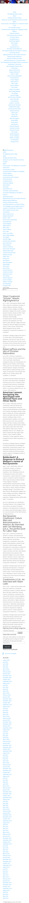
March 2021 (6, 786)
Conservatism (6, 476)
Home (14, 12)
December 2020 (7, 792)
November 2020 (7, 793)
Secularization (11, 371)
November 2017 (7, 861)
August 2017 (6, 867)
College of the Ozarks (15, 311)
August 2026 (6, 660)
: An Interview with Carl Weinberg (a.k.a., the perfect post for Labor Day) (14, 523)
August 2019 (6, 822)
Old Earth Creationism (14, 606)
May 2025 (5, 689)
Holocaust (5, 320)
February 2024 (7, 718)
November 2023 (7, 724)
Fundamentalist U (14, 39)
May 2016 (5, 896)
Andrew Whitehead (12, 409)
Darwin (10, 313)
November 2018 (7, 840)
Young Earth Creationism (17, 330)
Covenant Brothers (15, 33)
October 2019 (6, 819)
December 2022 (7, 745)
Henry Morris (6, 487)
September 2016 (7, 888)
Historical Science (7, 602)
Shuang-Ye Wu (14, 141)
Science (15, 557)
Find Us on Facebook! (10, 649)
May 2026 (5, 666)
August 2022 (6, 753)
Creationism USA (19, 594)
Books (14, 21)
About (14, 16)
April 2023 (5, 737)
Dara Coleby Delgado (14, 91)
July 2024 (5, 708)
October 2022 (6, 749)
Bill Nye (9, 592)
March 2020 (6, 809)
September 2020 (7, 797)
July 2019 (5, 824)
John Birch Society (12, 423)
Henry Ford (23, 485)
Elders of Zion (17, 417)
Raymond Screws (14, 130)
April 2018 (5, 852)
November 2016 (7, 884)
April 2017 (5, 875)
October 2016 (6, 886)
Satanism (9, 557)
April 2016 (5, 898)
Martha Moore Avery (8, 553)
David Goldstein (11, 543)
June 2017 (5, 871)
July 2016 (5, 892)
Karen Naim (14, 122)
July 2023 (5, 731)
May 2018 (5, 850)
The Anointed (18, 371)
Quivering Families (15, 52)
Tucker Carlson (11, 326)
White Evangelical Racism (10, 328)
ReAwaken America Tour (9, 430)
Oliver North (19, 427)
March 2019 (6, 832)
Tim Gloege (15, 93)
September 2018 (7, 844)
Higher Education (20, 600)
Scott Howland (14, 101)
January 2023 (6, 743)
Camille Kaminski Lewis (14, 109)
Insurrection (16, 602)
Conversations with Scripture (14, 35)
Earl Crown (14, 87)
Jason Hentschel (14, 99)
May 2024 (5, 712)
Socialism (21, 558)
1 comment (21, 611)
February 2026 (7, 672)
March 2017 (6, 877)
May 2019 (5, 828)
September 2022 (7, 751)
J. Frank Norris (17, 489)
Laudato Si (10, 425)
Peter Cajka (15, 83)
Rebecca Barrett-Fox (14, 70)
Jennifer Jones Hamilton (14, 97)
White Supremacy (18, 438)
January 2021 (6, 790)
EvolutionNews (7, 483)
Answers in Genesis (15, 468)
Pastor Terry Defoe (14, 89)
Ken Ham (19, 320)
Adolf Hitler (14, 466)
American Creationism (12, 305)
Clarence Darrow (7, 539)
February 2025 (7, 695)
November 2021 (7, 770)
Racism (12, 324)
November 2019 (7, 817)
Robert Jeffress (7, 369)
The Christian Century (14, 27)
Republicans (13, 608)
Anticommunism (7, 470)
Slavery (5, 326)
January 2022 (6, 766)
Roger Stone (20, 432)
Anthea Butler (22, 409)
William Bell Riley (7, 560)
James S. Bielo (14, 74)
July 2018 (5, 846)
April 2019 (5, 830)
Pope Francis (14, 428)
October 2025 (6, 679)
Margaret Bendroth (14, 72)
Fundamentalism (7, 318)
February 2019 (7, 834)
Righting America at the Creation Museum (14, 54)
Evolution (14, 481)
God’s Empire (14, 43)
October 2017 (6, 863)
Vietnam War (19, 326)
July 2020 (5, 801)
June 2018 (5, 848)
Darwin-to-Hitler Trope (19, 313)
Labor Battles (22, 551)
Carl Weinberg (14, 139)
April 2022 (5, 761)
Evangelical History (8, 362)
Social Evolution (13, 558)
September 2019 (7, 821)
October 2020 (6, 795)
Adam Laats (14, 112)
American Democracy (15, 405)
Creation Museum (15, 476)
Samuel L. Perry (7, 434)
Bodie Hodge (6, 537)
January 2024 (6, 720)
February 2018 (7, 855)
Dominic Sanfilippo (8, 417)
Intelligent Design (7, 489)
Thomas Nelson (15, 373)
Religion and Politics (12, 493)
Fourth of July (20, 364)
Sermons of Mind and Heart (14, 58)
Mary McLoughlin (14, 118)
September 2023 (7, 728)
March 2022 (6, 762)
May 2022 (5, 759)
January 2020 (6, 813)
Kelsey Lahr (14, 114)
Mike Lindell (9, 427)
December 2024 (7, 699)
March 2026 (6, 670)
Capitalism (6, 472)
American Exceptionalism (10, 407)
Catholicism (10, 413)
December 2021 (7, 768)
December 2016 (7, 882)
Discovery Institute (15, 480)
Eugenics (9, 481)
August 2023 (6, 730)
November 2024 (7, 701)
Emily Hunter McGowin (14, 105)
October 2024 (6, 702)
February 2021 (7, 788)
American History (7, 358)
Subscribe (7, 647)
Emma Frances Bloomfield (15, 76)
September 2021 (7, 774)
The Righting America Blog (14, 14)
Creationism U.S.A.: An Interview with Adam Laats (14, 581)
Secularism (6, 558)
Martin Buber (17, 425)
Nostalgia (22, 366)
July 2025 (5, 685)
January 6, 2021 (10, 421)
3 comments (12, 375)
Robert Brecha (14, 81)
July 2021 (5, 778)
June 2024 (5, 710)
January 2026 (6, 673)
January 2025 (6, 697)
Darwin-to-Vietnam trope (9, 315)
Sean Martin (14, 116)
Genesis (5, 600)
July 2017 (5, 869)
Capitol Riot (15, 592)
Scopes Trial (21, 557)
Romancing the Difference (14, 56)
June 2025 (5, 687)
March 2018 (6, 853)
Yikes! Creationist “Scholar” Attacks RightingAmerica (11, 298)
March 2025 (6, 693)
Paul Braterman (14, 78)
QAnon (20, 428)
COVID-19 (21, 415)
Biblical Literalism (12, 307)
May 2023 (5, 735)
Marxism (17, 553)
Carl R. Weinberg (13, 472)
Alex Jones (14, 403)
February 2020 (7, 811)
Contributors (14, 68)
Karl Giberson (16, 366)
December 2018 (7, 838)
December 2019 (7, 815)
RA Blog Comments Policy (14, 18)
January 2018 (6, 857)
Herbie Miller (14, 120)
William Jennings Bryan (19, 560)
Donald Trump (20, 543)
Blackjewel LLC (16, 470)
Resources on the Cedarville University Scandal (14, 20)
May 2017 (5, 873)
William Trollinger (14, 138)
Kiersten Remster (14, 126)
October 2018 (6, 842)
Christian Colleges (12, 309)
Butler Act (13, 537)
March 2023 (6, 739)
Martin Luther (6, 322)
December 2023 (7, 722)
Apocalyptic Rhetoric (16, 411)
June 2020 (5, 803)
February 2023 (7, 741)
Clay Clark (15, 415)
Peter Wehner (6, 428)
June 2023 (5, 733)
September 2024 (7, 704)
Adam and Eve (15, 586)
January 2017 (6, 881)
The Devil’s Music (14, 37)
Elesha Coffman (14, 85)
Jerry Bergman (13, 320)
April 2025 (5, 691)
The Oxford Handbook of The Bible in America (14, 50)
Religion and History (19, 324)
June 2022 (5, 757)
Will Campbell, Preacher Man (14, 66)
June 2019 (5, 826)
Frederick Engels (12, 545)
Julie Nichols (14, 124)
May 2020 (5, 805)
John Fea (9, 366)
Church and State (7, 360)
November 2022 (7, 747)
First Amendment (18, 362)
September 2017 (7, 865)
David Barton (16, 360)
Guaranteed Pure (14, 47)
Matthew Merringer (14, 107)
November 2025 (7, 677)
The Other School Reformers (14, 49)
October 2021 (6, 772)
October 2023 (6, 726)
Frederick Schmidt (14, 128)
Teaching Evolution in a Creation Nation (14, 60)
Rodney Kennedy (14, 110)
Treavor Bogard (14, 79)
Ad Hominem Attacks (16, 303)
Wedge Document (14, 497)
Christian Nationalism (18, 358)
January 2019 (6, 836)
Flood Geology (12, 317)
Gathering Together (14, 41)
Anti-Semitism (6, 411)
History (5, 366)
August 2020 (6, 799)
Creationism (11, 478)
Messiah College (15, 322)
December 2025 (7, 675)
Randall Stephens (14, 134)
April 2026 (5, 668)
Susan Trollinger (14, 136)
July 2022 (5, 755)
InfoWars (15, 419)
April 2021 (5, 784)
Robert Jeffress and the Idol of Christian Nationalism (14, 351)
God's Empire (15, 485)
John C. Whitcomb (11, 604)
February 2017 (7, 879)
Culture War (20, 541)
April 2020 (5, 807)
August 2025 (6, 683)
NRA (14, 427)
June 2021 (5, 780)
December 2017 (7, 859)
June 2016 (5, 894)
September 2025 (7, 681)
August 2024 (6, 706)
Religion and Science (14, 555)
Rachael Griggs (14, 95)
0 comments (10, 499)
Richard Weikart (12, 495)
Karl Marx (9, 551)
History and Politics (18, 318)
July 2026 (5, 662)
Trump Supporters (15, 436)
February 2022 (7, 764)
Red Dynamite (14, 491)
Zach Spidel (14, 132)
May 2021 (5, 782)
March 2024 (6, 716)
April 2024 (5, 714)
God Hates (14, 45)
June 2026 (5, 664)
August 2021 (6, 776)
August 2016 (6, 890)
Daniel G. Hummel (14, 103)
